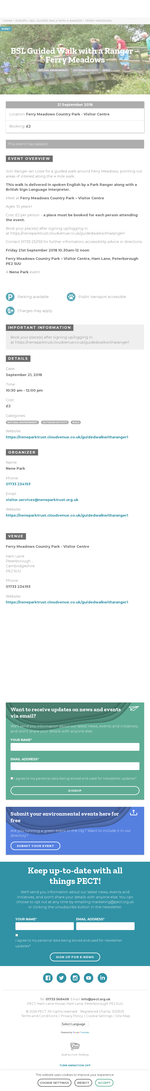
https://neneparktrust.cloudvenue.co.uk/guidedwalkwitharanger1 (67, 437)
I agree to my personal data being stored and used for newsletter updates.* (75, 778)
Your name (21, 740)
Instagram (75, 978)
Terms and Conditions (39, 1016)
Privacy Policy (72, 1016)
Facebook (48, 978)
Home (7, 20)
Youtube (89, 978)
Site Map (123, 1016)
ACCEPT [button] (104, 1083)
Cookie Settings (99, 1016)
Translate (84, 1032)
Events (21, 20)
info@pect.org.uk (95, 999)
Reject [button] (83, 1083)
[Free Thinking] (75, 1050)
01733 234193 (18, 484)
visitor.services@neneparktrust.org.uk (42, 500)
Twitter (61, 978)
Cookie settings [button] (54, 1083)
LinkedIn (102, 978)
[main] (75, 431)
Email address (25, 759)
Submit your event (35, 846)
